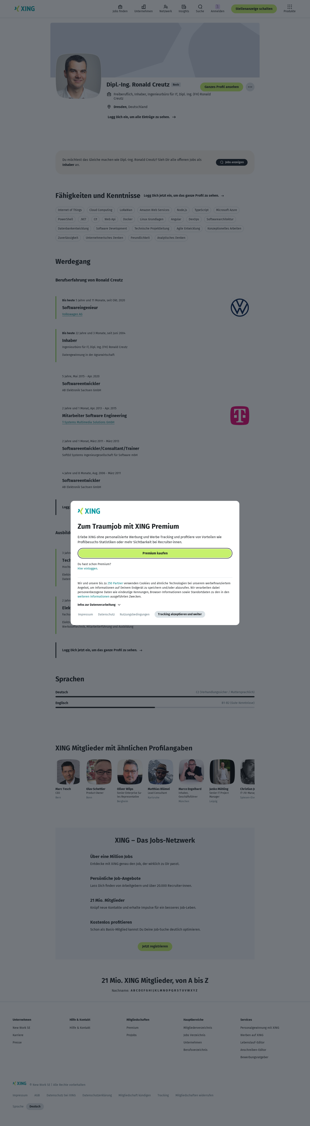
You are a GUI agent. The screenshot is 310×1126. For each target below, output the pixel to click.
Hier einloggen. (88, 568)
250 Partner (115, 583)
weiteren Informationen (93, 596)
